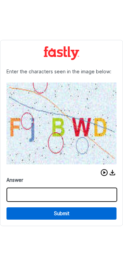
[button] (104, 172)
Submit (61, 213)
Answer (14, 180)
